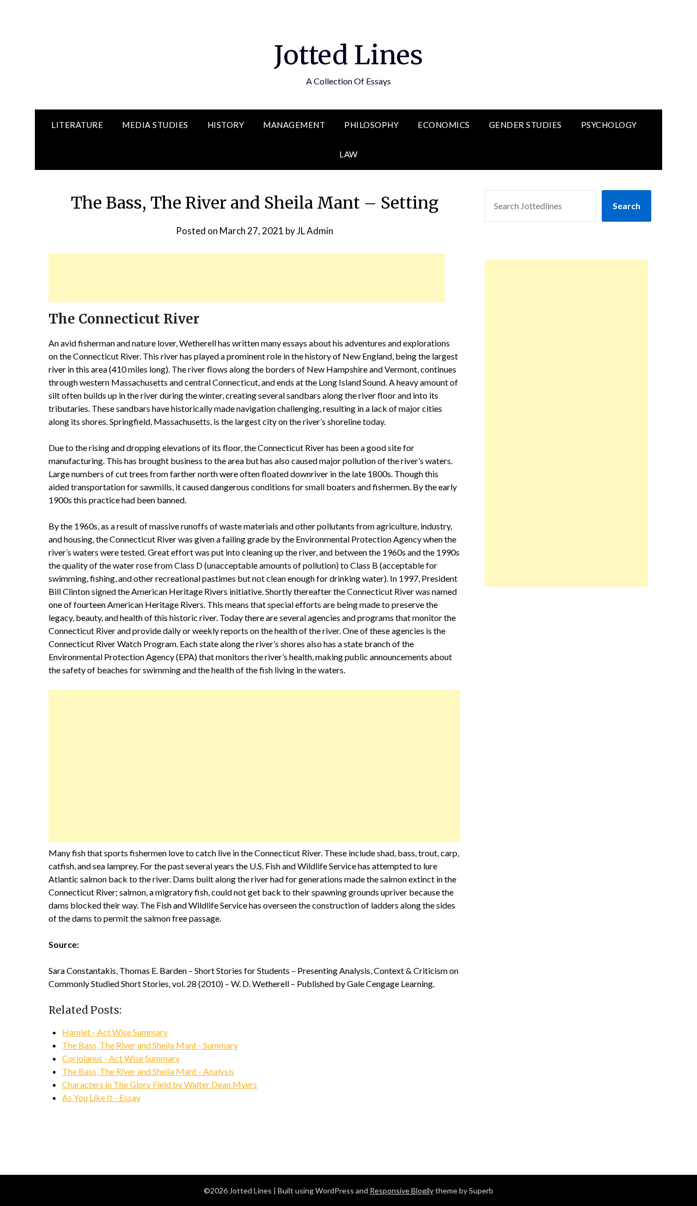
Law (348, 154)
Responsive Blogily (401, 1190)
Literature (77, 125)
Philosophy (371, 125)
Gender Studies (525, 125)
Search (626, 205)
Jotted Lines (348, 55)
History (225, 125)
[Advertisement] (246, 277)
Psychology (609, 125)
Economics (444, 125)
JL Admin (315, 230)
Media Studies (155, 125)
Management (294, 125)
